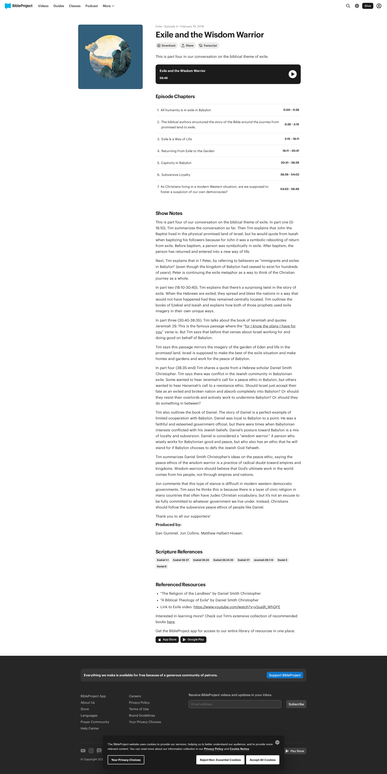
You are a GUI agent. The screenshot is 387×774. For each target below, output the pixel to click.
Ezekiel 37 (244, 559)
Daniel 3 (282, 559)
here (171, 621)
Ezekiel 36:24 (201, 559)
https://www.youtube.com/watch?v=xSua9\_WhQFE (237, 607)
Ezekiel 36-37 (181, 559)
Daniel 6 (161, 566)
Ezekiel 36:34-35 (223, 559)
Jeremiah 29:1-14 (263, 559)
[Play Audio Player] (293, 74)
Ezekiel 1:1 (163, 559)
